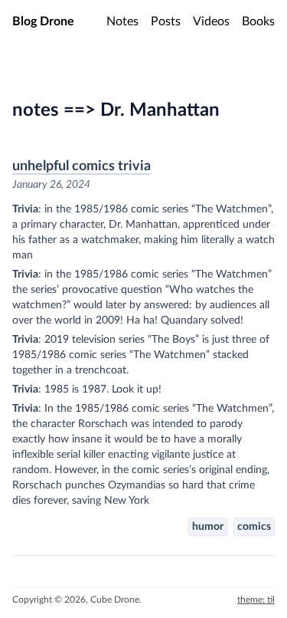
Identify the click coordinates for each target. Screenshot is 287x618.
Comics (254, 526)
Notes (122, 21)
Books (258, 21)
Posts (166, 21)
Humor (207, 526)
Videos (211, 21)
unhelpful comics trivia (81, 166)
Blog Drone (43, 21)
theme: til (256, 599)
